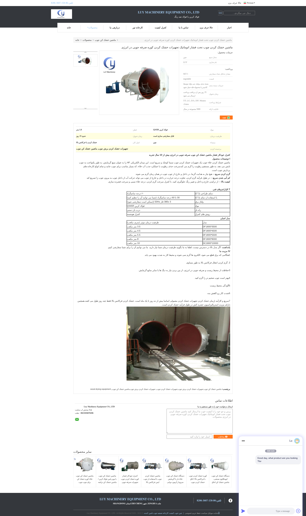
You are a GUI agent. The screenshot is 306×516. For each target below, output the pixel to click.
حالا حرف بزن (234, 3)
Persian (250, 3)
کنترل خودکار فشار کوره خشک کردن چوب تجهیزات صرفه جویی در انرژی (130, 481)
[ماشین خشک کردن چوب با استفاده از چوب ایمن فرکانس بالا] (152, 466)
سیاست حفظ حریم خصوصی (196, 513)
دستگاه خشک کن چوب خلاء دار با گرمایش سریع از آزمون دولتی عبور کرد (175, 481)
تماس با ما (183, 27)
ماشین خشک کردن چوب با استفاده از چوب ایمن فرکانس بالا (152, 479)
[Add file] (298, 510)
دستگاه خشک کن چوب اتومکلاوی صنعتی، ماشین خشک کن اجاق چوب (220, 481)
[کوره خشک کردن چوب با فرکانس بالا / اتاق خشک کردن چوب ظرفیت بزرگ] (198, 466)
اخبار (229, 27)
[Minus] (243, 441)
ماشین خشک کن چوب (105, 39)
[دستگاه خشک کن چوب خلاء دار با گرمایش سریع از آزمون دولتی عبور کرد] (175, 466)
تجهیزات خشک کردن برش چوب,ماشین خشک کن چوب (133, 389)
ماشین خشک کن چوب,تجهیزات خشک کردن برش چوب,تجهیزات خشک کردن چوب (189, 389)
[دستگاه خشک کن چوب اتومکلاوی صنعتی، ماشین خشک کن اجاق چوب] (220, 466)
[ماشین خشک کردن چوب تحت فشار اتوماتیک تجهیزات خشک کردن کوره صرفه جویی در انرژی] (85, 60)
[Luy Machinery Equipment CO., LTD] (68, 14)
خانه (69, 27)
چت (224, 117)
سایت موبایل (213, 513)
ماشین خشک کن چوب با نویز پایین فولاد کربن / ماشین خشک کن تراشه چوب (107, 481)
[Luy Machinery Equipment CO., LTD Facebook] (231, 500)
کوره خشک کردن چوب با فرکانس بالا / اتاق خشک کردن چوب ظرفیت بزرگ (198, 481)
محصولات (93, 27)
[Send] (243, 510)
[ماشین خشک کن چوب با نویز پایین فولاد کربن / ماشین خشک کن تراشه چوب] (107, 466)
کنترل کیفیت (160, 27)
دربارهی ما (115, 27)
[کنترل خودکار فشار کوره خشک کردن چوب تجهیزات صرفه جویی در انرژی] (130, 466)
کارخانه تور (137, 27)
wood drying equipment (100, 389)
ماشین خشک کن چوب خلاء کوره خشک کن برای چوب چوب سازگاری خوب (84, 481)
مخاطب (221, 437)
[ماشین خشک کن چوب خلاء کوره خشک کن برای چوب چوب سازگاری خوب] (84, 466)
